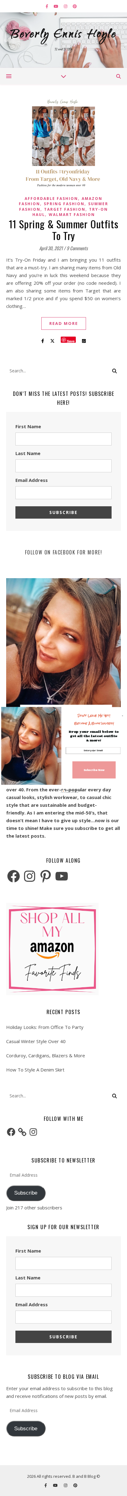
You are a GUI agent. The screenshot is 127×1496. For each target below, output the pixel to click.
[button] (94, 719)
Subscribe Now (94, 770)
